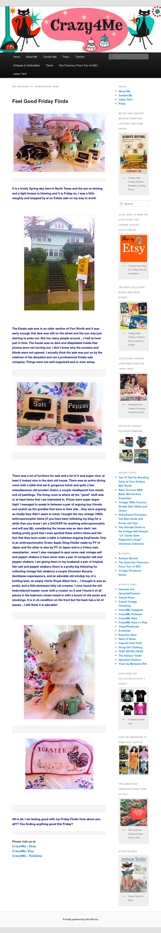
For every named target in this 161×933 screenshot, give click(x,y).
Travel (49, 65)
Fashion (80, 56)
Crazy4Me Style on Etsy (133, 622)
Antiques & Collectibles (26, 65)
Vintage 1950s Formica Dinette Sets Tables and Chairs (133, 506)
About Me (31, 56)
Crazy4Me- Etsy (23, 851)
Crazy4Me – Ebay (24, 846)
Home (16, 56)
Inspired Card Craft (130, 643)
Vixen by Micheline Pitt (133, 664)
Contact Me (50, 56)
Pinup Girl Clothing (130, 647)
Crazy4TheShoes (129, 626)
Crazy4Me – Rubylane (27, 856)
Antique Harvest (128, 558)
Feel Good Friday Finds (40, 101)
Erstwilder (125, 630)
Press (66, 56)
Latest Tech (20, 74)
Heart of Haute (127, 639)
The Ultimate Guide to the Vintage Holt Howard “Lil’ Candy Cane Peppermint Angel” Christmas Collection (133, 535)
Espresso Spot (127, 635)
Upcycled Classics (130, 659)
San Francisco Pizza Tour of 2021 (78, 65)
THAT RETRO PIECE (131, 651)
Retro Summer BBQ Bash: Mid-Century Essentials (131, 494)
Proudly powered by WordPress (80, 919)
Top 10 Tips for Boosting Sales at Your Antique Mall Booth (134, 481)
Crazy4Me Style (128, 618)
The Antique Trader (130, 655)
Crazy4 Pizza (126, 597)
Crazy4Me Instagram (131, 610)
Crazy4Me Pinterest (130, 614)
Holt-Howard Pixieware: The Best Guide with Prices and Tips (133, 519)
